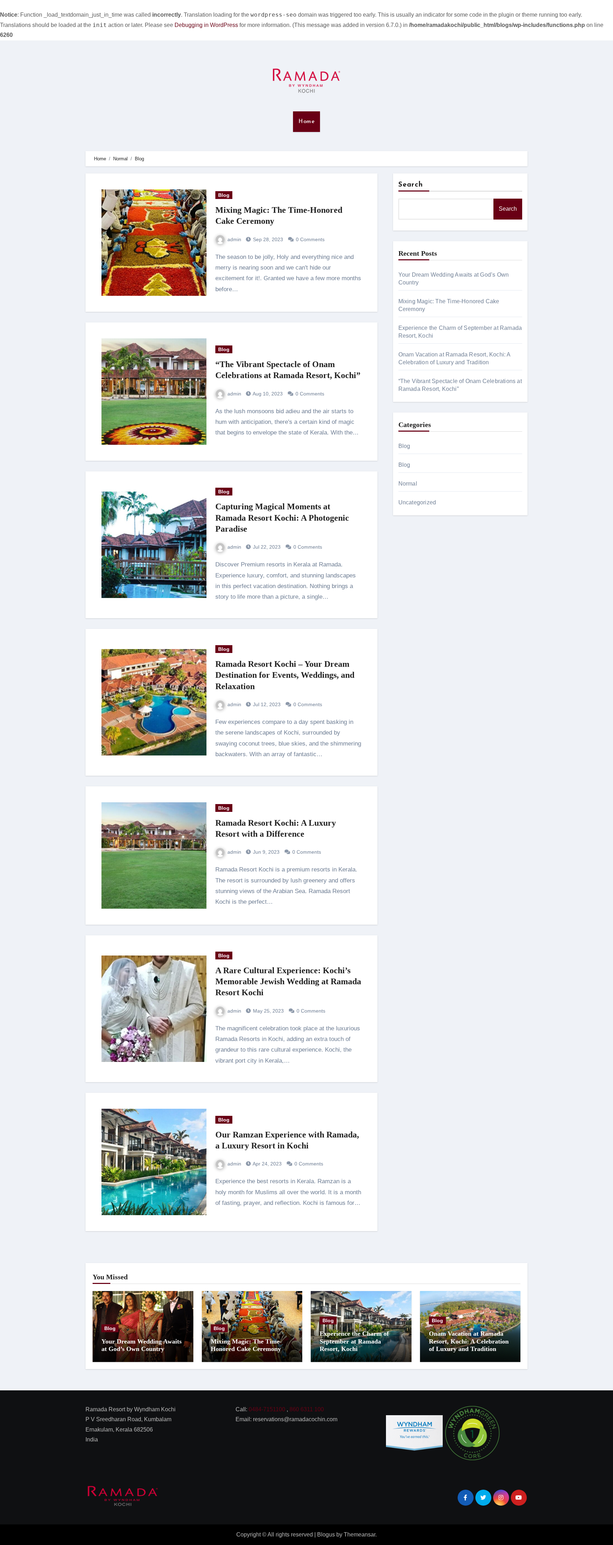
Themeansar (359, 1535)
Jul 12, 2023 (266, 704)
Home (306, 121)
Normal (407, 484)
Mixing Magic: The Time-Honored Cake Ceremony (246, 1345)
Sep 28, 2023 (267, 239)
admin (234, 239)
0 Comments (310, 239)
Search (410, 184)
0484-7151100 (267, 1409)
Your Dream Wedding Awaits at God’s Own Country (141, 1345)
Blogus (326, 1535)
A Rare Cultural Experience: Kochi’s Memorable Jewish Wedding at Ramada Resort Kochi (288, 981)
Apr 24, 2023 (267, 1164)
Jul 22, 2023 (266, 547)
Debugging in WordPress (206, 25)
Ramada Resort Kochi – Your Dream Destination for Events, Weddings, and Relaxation (284, 675)
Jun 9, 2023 (266, 852)
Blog (224, 195)
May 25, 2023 (268, 1011)
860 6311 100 (306, 1409)
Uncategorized (417, 502)
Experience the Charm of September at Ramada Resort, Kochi (354, 1341)
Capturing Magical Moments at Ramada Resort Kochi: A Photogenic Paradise (282, 517)
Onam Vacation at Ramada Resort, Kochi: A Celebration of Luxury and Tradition (469, 1341)
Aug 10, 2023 (267, 394)
